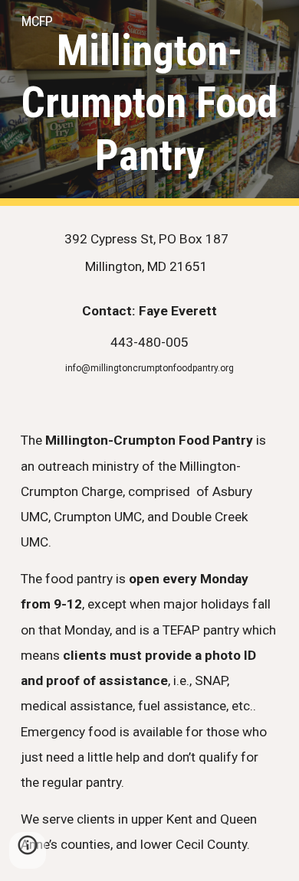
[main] (149, 103)
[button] (27, 850)
